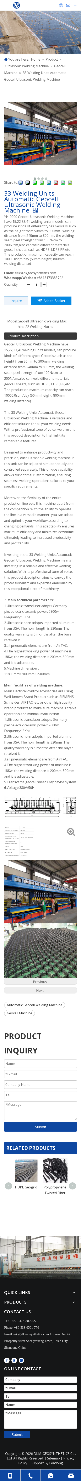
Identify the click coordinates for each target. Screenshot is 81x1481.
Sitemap (53, 1458)
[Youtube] (14, 1360)
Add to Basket (54, 300)
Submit (40, 1127)
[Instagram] (21, 1360)
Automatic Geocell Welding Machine (34, 1005)
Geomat (55, 1187)
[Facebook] (7, 1360)
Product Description (23, 336)
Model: (12, 321)
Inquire (16, 300)
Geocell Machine (19, 1013)
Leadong (56, 1463)
